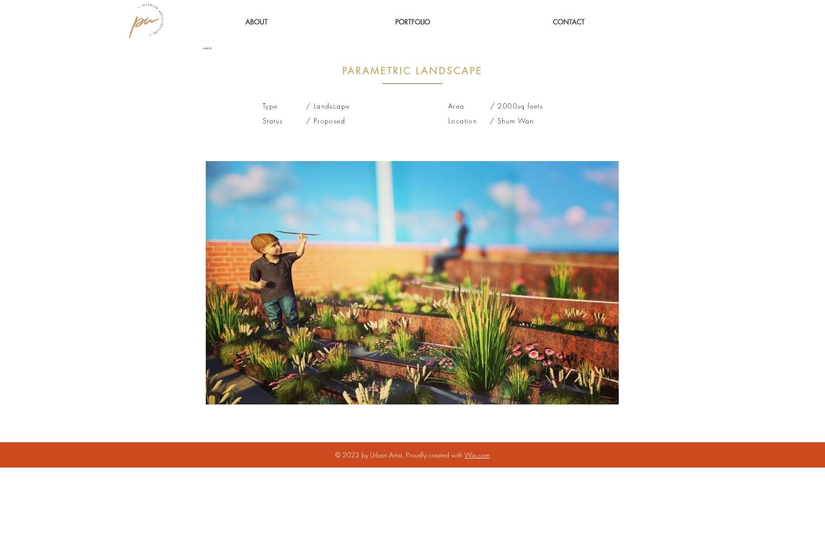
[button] (413, 22)
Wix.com (477, 454)
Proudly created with (435, 454)
